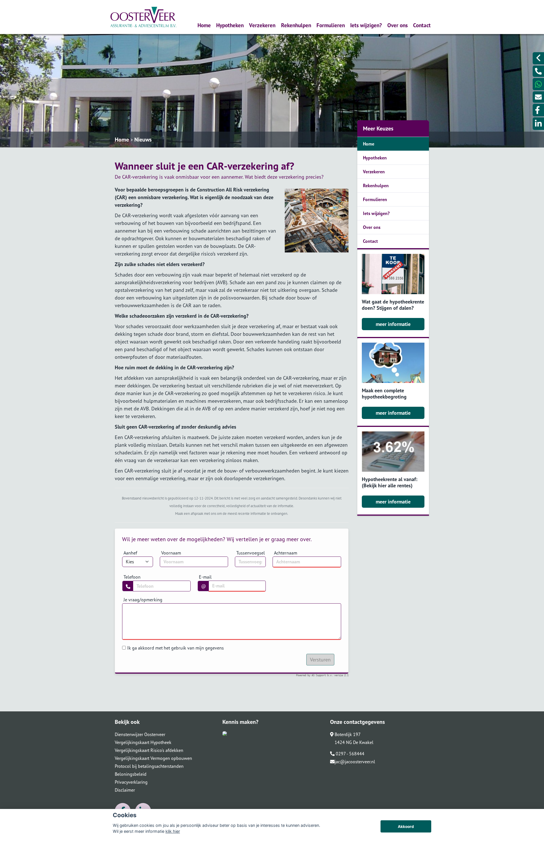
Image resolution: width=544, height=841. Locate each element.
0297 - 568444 (349, 753)
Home (204, 25)
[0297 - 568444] (538, 71)
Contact (422, 25)
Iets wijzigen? (366, 25)
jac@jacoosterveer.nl (355, 761)
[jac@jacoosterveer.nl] (538, 97)
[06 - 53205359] (538, 84)
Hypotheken (230, 25)
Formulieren (330, 25)
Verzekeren (262, 25)
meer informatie (393, 324)
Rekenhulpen (296, 25)
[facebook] (538, 110)
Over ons (397, 25)
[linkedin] (538, 123)
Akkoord (406, 826)
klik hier (172, 831)
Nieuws (143, 139)
